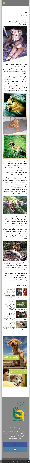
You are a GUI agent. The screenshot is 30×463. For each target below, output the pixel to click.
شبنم (13, 311)
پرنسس (12, 301)
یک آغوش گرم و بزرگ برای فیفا (10, 290)
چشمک (13, 322)
